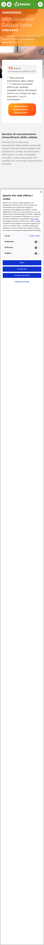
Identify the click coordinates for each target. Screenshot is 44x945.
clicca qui (34, 219)
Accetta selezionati (22, 275)
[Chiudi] (41, 192)
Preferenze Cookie (22, 281)
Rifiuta (22, 263)
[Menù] (40, 4)
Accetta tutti (22, 269)
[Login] (9, 4)
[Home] (3, 4)
